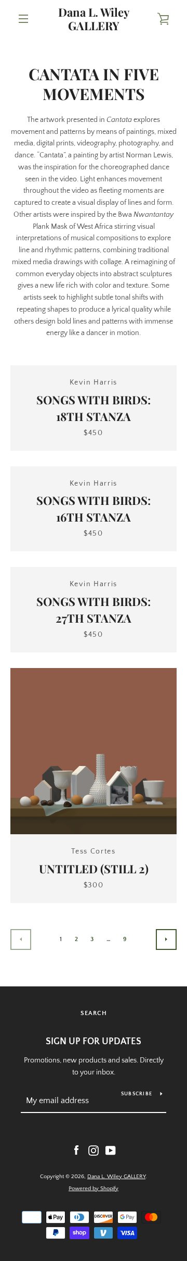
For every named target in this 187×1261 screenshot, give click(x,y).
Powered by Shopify (93, 1188)
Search (94, 1013)
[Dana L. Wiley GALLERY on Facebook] (76, 1150)
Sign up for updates (93, 1041)
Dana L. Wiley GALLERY (93, 19)
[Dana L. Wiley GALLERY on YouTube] (110, 1150)
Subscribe (136, 1094)
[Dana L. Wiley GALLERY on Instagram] (93, 1150)
